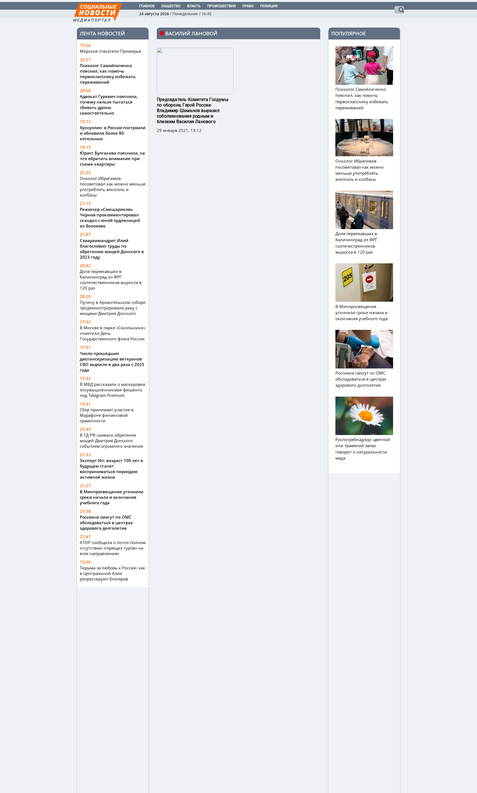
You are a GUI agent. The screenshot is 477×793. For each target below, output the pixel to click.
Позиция (268, 6)
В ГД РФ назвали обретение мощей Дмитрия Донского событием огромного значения (111, 440)
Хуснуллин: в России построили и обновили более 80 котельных (112, 133)
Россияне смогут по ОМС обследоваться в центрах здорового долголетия (106, 522)
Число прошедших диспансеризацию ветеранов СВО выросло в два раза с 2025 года (112, 362)
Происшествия (221, 6)
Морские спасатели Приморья (110, 51)
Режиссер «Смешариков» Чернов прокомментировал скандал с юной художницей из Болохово (110, 217)
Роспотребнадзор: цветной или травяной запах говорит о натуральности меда (362, 449)
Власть (194, 6)
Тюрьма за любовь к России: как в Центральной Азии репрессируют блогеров (112, 573)
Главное (147, 6)
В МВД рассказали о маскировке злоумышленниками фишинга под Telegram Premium (112, 389)
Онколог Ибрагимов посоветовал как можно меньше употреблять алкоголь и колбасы (112, 187)
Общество (171, 6)
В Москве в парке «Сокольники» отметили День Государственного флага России (112, 333)
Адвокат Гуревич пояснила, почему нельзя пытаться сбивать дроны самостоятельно (109, 105)
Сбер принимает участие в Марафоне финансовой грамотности (107, 415)
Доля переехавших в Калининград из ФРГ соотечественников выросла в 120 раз (111, 280)
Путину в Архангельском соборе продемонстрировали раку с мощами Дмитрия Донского (112, 307)
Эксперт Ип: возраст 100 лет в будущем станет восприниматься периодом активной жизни (111, 469)
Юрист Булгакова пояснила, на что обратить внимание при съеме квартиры (112, 158)
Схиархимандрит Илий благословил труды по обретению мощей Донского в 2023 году (112, 249)
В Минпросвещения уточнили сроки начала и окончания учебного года (111, 497)
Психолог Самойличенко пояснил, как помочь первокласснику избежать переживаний (108, 74)
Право (248, 6)
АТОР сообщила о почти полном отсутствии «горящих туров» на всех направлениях (113, 548)
